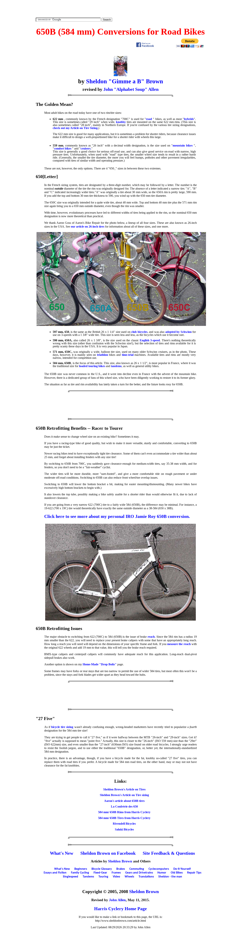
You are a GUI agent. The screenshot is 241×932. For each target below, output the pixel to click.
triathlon (102, 354)
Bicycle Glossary (102, 869)
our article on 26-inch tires (87, 226)
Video (116, 876)
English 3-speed (150, 340)
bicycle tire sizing (62, 727)
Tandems (88, 876)
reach (151, 636)
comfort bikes (62, 148)
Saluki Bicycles (124, 829)
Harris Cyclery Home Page (120, 908)
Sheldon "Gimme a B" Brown (124, 81)
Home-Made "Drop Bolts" (100, 664)
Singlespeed (70, 876)
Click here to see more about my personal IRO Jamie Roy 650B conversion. (117, 516)
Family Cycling (80, 872)
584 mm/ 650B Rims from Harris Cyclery (124, 812)
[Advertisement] (120, 8)
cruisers (86, 148)
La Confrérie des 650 (124, 806)
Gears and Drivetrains (139, 872)
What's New (61, 853)
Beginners (80, 869)
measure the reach (179, 644)
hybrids (189, 119)
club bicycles (139, 331)
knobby (121, 122)
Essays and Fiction (55, 872)
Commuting (136, 869)
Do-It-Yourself (182, 869)
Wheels (129, 876)
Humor (161, 872)
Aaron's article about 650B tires (124, 800)
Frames (116, 872)
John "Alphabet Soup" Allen (131, 89)
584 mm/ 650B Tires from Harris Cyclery (124, 818)
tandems (116, 366)
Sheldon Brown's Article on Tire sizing (124, 795)
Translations (146, 876)
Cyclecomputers (159, 869)
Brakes (120, 869)
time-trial (127, 354)
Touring (103, 876)
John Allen (117, 900)
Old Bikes (177, 872)
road (149, 119)
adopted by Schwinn (178, 331)
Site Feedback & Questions (169, 853)
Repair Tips (194, 872)
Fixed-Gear (100, 872)
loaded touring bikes (92, 366)
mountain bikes (183, 145)
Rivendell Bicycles (124, 823)
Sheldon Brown (120, 861)
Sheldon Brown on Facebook (108, 853)
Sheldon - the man (170, 876)
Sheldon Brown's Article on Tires (124, 789)
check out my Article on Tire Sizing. (75, 128)
